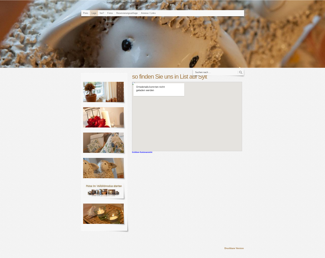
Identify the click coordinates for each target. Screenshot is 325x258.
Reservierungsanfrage (127, 13)
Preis (85, 13)
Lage (94, 13)
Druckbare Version (234, 248)
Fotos (110, 13)
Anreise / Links (148, 13)
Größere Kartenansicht (142, 152)
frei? (102, 13)
